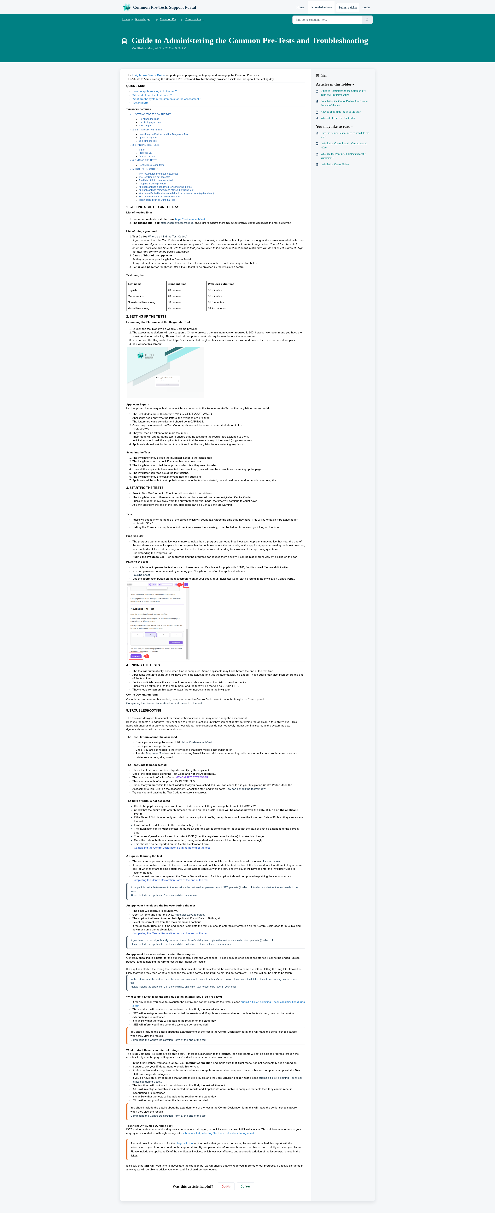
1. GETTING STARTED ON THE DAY (151, 114)
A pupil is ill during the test (152, 183)
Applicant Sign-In (148, 137)
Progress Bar (145, 153)
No (228, 1186)
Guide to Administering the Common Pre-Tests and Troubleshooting (344, 92)
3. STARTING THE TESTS (146, 145)
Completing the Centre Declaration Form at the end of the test (164, 703)
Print (323, 75)
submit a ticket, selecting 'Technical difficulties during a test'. (218, 1133)
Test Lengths (145, 125)
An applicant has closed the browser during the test (165, 187)
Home (300, 7)
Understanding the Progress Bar (152, 552)
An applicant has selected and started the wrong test (166, 190)
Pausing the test (147, 156)
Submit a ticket (348, 7)
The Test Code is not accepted (154, 177)
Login (366, 7)
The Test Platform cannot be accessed (158, 173)
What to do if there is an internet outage (159, 196)
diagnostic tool (184, 1143)
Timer (142, 149)
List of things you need (150, 122)
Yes (247, 1186)
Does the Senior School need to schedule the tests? (345, 135)
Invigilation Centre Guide (235, 497)
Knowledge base (321, 7)
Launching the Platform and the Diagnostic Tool (164, 134)
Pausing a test (141, 574)
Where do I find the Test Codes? (152, 95)
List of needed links (149, 119)
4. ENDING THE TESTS (144, 160)
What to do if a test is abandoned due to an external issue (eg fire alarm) (176, 193)
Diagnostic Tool (155, 753)
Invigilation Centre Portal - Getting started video (344, 145)
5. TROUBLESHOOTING (145, 169)
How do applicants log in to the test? (154, 91)
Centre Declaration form (151, 165)
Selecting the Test (148, 141)
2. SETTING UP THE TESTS (147, 129)
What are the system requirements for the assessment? (166, 98)
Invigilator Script (180, 457)
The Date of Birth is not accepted (156, 180)
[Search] (367, 19)
